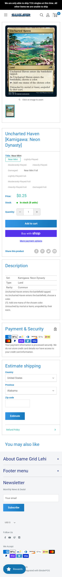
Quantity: (10, 212)
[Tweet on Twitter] (48, 251)
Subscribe (13, 507)
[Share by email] (54, 251)
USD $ (7, 522)
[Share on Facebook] (36, 251)
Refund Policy (13, 429)
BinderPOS (44, 570)
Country (9, 372)
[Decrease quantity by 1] (20, 212)
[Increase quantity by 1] (37, 212)
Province (9, 385)
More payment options (31, 241)
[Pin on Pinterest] (42, 251)
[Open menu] (5, 14)
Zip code (9, 397)
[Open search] (41, 15)
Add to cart (31, 223)
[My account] (47, 15)
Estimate (15, 416)
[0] (55, 15)
